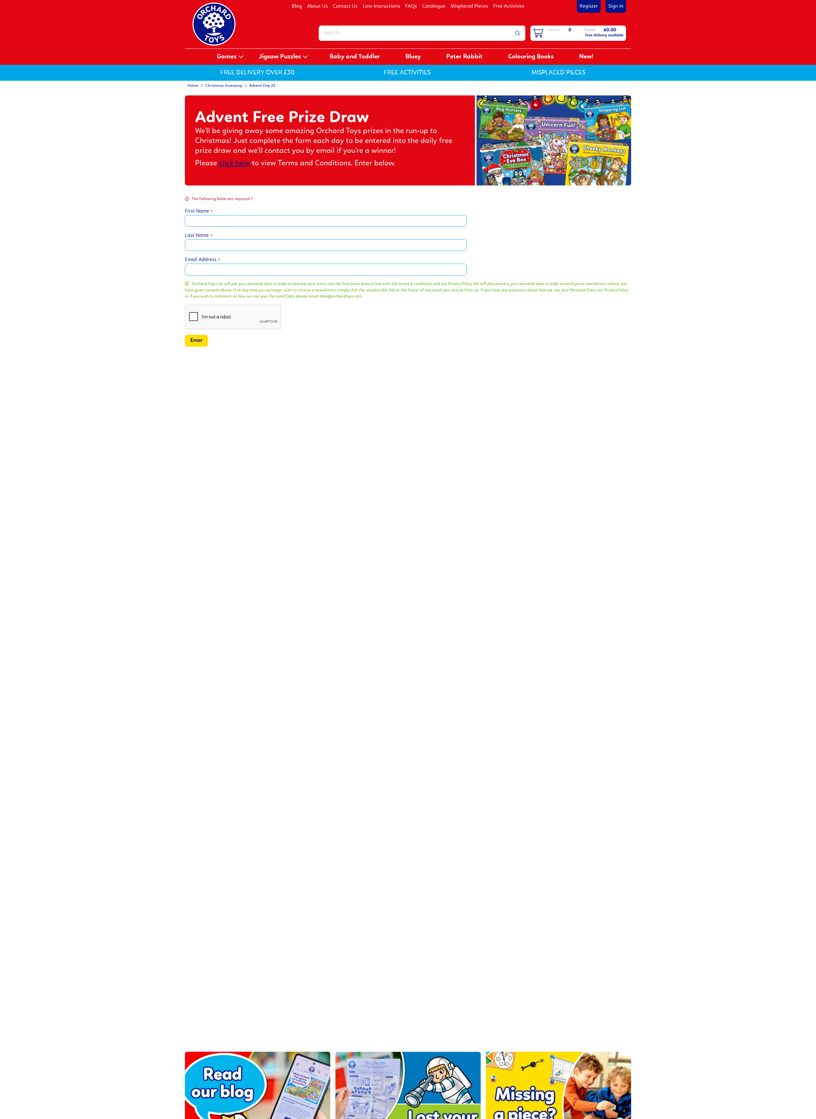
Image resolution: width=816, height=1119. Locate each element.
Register (588, 6)
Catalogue (433, 6)
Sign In (615, 6)
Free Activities (508, 6)
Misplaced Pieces (469, 6)
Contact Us (345, 6)
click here (234, 163)
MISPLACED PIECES (558, 73)
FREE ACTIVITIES (407, 73)
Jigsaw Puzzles (280, 57)
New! (586, 57)
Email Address (201, 259)
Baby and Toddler (355, 57)
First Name (197, 211)
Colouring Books (531, 57)
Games (227, 57)
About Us (317, 6)
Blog (297, 6)
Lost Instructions (381, 6)
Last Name (197, 235)
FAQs (411, 6)
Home (192, 86)
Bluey (413, 57)
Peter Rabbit (464, 57)
